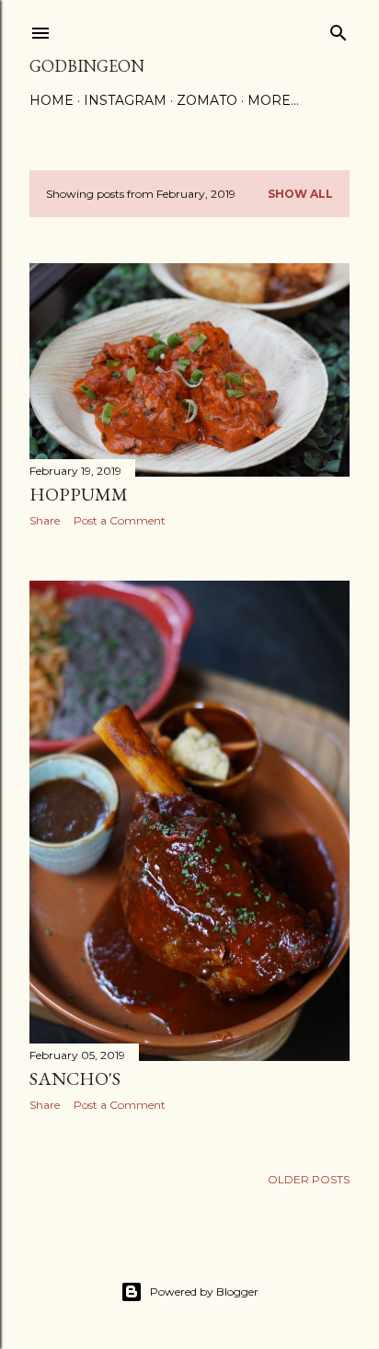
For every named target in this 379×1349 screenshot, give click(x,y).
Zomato (207, 100)
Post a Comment (120, 520)
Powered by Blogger (204, 1291)
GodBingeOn (86, 65)
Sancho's (75, 1078)
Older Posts (309, 1179)
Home (51, 100)
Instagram (125, 100)
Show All (300, 194)
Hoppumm (78, 494)
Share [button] (44, 520)
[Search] (338, 29)
